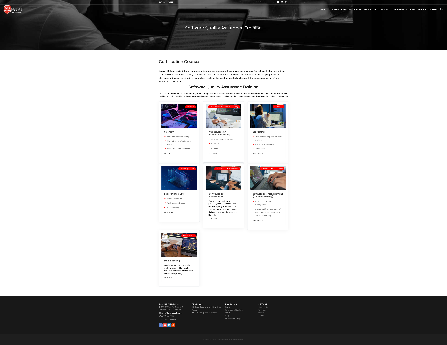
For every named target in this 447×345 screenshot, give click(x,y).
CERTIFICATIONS (370, 9)
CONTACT (434, 9)
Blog (227, 316)
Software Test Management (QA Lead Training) (268, 195)
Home (227, 307)
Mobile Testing (172, 260)
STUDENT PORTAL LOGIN (418, 9)
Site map (262, 310)
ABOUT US (324, 9)
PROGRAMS (334, 9)
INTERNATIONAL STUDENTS (351, 9)
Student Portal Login (233, 319)
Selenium (169, 131)
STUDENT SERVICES (399, 9)
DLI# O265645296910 (167, 319)
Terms (261, 316)
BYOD (227, 313)
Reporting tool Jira (174, 193)
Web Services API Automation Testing (219, 133)
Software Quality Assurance (205, 313)
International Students (234, 310)
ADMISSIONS (384, 9)
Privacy (261, 313)
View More (168, 154)
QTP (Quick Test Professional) (216, 195)
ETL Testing (259, 131)
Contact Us (263, 307)
